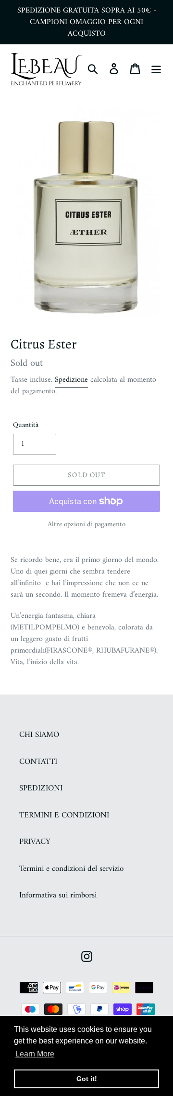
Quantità (25, 425)
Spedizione (71, 380)
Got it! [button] (86, 1079)
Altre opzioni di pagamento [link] (86, 525)
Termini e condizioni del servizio (71, 869)
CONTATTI (38, 762)
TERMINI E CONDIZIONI (64, 815)
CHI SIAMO (39, 735)
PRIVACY (34, 842)
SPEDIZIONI (40, 788)
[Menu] (156, 69)
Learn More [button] (34, 1054)
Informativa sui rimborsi (58, 895)
